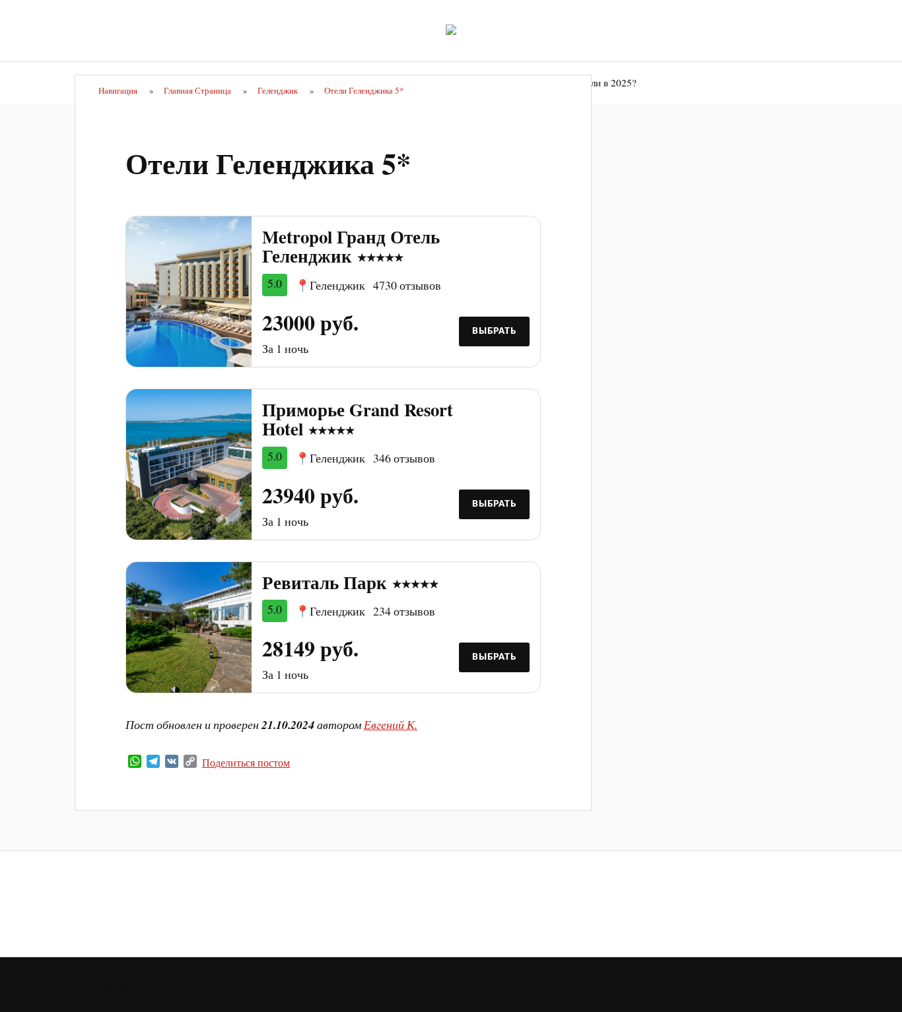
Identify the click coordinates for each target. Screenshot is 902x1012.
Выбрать (494, 331)
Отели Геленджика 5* (268, 163)
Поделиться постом (246, 762)
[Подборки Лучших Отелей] (451, 29)
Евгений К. (390, 724)
